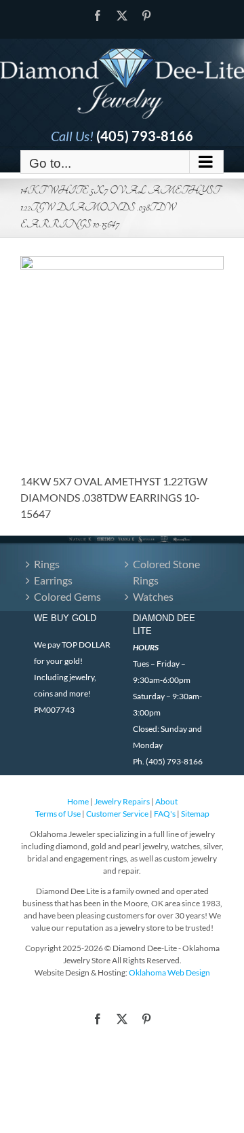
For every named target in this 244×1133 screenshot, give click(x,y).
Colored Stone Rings (166, 572)
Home (78, 801)
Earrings (53, 580)
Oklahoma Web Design (169, 972)
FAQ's (165, 814)
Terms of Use (58, 814)
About (166, 801)
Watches (153, 596)
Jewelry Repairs (122, 801)
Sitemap (195, 814)
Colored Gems (67, 596)
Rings (47, 563)
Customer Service (117, 814)
